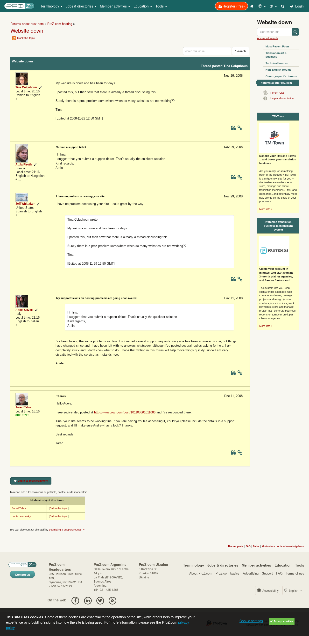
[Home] (252, 6)
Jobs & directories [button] (80, 6)
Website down (26, 30)
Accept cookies (283, 621)
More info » (265, 209)
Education (283, 565)
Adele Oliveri (24, 310)
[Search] (283, 6)
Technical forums (277, 63)
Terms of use (295, 573)
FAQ (279, 573)
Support (267, 573)
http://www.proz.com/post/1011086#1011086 (124, 412)
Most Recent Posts (277, 46)
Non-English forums (278, 69)
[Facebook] (75, 600)
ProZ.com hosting (59, 24)
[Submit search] (295, 32)
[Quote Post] (233, 128)
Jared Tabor (23, 407)
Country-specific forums (281, 76)
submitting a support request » (66, 529)
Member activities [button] (114, 6)
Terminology (193, 565)
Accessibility (270, 590)
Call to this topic (58, 508)
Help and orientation (282, 98)
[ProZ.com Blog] (112, 600)
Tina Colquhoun (26, 87)
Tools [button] (160, 6)
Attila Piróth (23, 164)
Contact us (22, 574)
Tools (299, 565)
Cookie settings (251, 620)
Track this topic (26, 38)
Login (299, 6)
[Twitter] (100, 600)
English (293, 590)
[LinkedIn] (87, 600)
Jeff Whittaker (25, 203)
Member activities (256, 565)
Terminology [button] (50, 6)
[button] (262, 6)
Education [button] (141, 6)
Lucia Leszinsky (21, 516)
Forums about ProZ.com (276, 82)
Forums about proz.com (27, 24)
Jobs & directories (222, 565)
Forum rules (277, 92)
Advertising (251, 573)
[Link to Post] (240, 128)
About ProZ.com (200, 573)
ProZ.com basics (227, 573)
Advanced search (267, 38)
